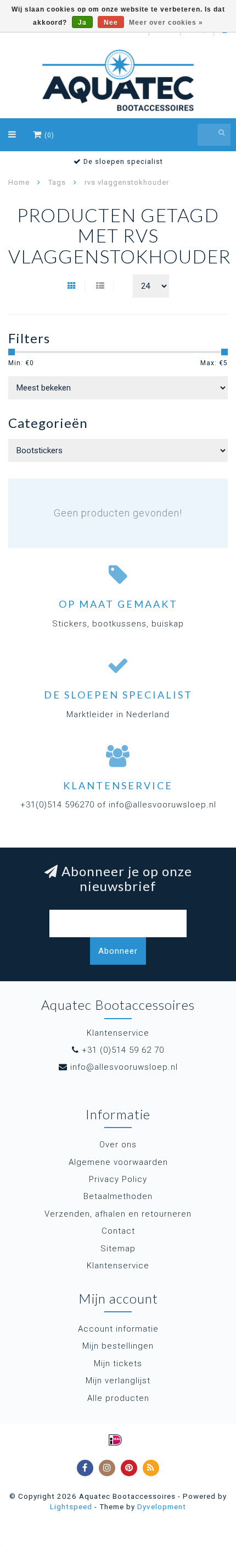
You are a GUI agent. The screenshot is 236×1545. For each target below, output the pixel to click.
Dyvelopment (161, 1506)
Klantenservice (118, 1266)
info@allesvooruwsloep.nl (124, 1067)
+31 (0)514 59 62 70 (123, 1050)
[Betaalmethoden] (115, 1440)
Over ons (118, 1145)
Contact (118, 1231)
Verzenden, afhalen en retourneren (118, 1214)
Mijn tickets (118, 1363)
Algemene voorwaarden (118, 1162)
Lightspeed (71, 1506)
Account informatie (118, 1329)
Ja (82, 22)
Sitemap (118, 1248)
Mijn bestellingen (118, 1346)
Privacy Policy (118, 1179)
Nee (111, 22)
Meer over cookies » (166, 22)
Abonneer (118, 951)
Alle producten (118, 1398)
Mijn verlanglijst (118, 1380)
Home (19, 182)
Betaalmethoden (118, 1196)
